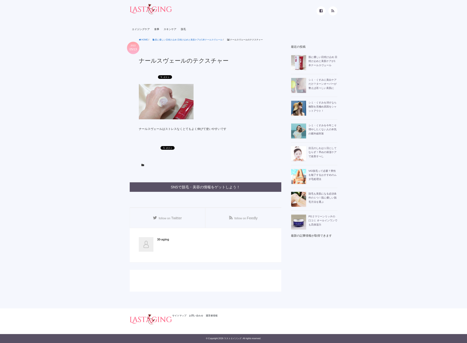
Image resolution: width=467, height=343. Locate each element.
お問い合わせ (196, 315)
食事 (156, 29)
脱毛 (183, 29)
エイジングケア (141, 29)
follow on (170, 218)
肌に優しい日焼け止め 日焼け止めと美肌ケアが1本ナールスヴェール (188, 39)
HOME (144, 39)
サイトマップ (179, 315)
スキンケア (170, 29)
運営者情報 (212, 315)
